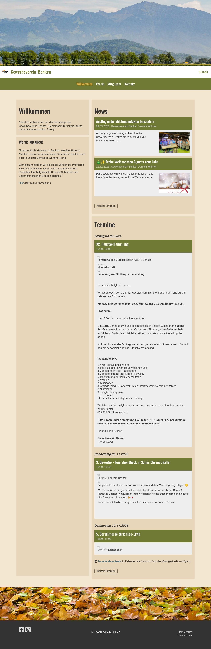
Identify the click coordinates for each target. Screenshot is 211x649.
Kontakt (129, 83)
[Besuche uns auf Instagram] (28, 630)
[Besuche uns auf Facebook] (21, 630)
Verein (100, 83)
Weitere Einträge (106, 205)
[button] (143, 343)
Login (205, 72)
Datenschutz (184, 635)
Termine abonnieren (109, 561)
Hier (21, 182)
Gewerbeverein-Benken (31, 72)
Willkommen (84, 83)
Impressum (185, 632)
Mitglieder (114, 83)
